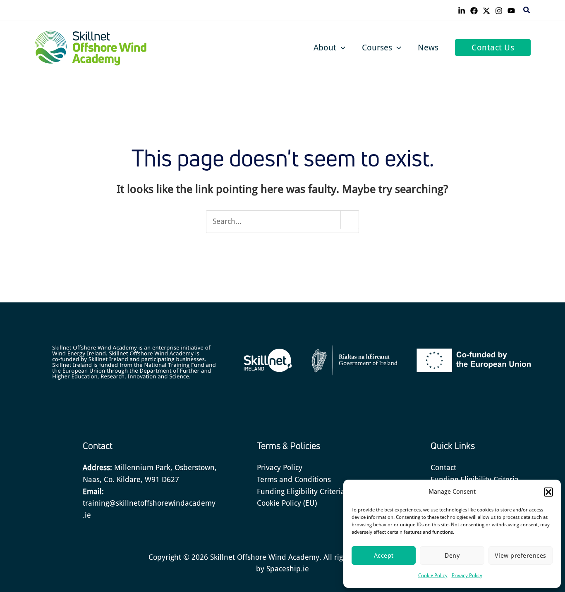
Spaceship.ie (287, 568)
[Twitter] (486, 10)
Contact (443, 467)
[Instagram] (499, 10)
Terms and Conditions (294, 479)
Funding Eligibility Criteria (301, 491)
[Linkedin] (461, 10)
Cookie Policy (433, 575)
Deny (452, 555)
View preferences (520, 555)
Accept (384, 555)
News (428, 47)
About (325, 47)
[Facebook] (474, 10)
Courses (377, 47)
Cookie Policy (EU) (287, 503)
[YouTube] (511, 10)
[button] (548, 492)
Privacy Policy (467, 575)
